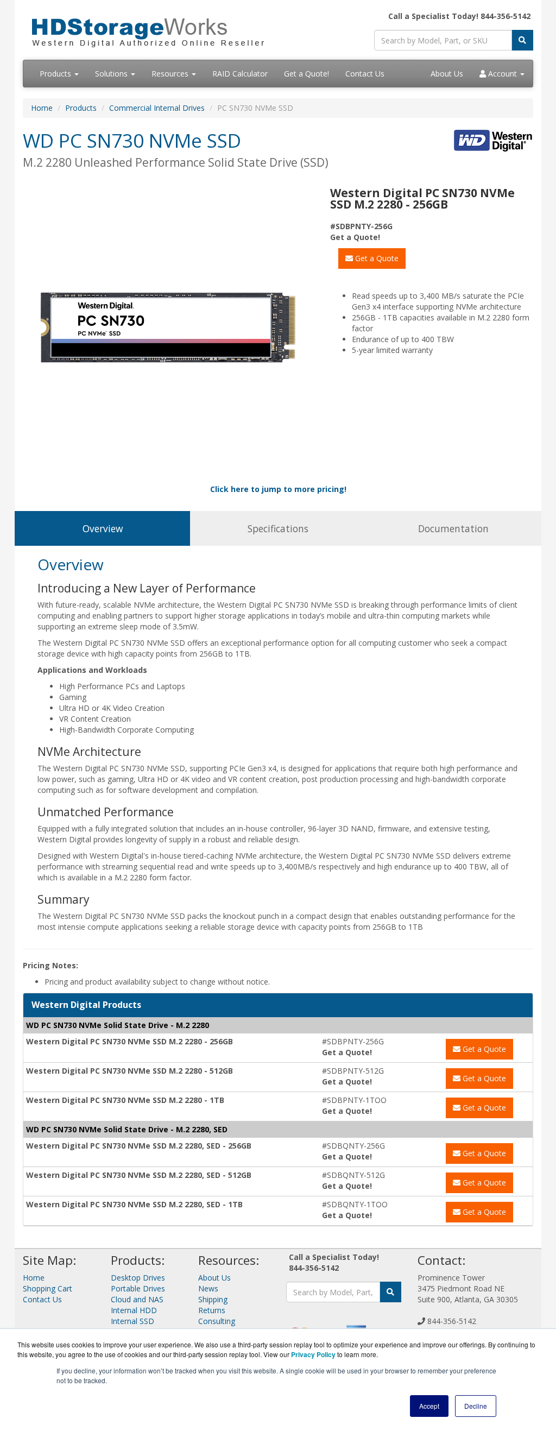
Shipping (213, 1299)
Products (56, 73)
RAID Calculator (240, 73)
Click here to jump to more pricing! (278, 489)
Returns (211, 1310)
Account (502, 73)
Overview (103, 528)
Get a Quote (376, 258)
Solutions (112, 73)
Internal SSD (132, 1321)
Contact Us (364, 73)
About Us (447, 73)
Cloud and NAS (137, 1299)
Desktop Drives (138, 1277)
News (208, 1288)
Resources (171, 73)
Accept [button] (429, 1405)
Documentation (453, 528)
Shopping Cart (47, 1288)
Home (42, 108)
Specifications (278, 528)
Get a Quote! (306, 73)
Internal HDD (134, 1310)
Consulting (216, 1321)
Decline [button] (475, 1405)
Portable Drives (138, 1288)
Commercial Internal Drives (157, 108)
